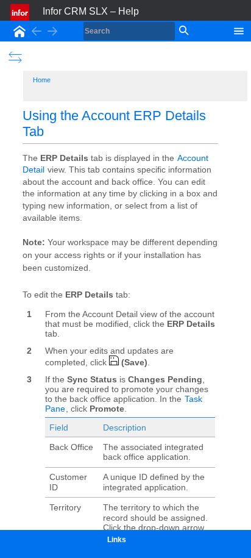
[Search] (182, 31)
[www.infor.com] (21, 12)
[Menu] (239, 30)
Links (116, 539)
